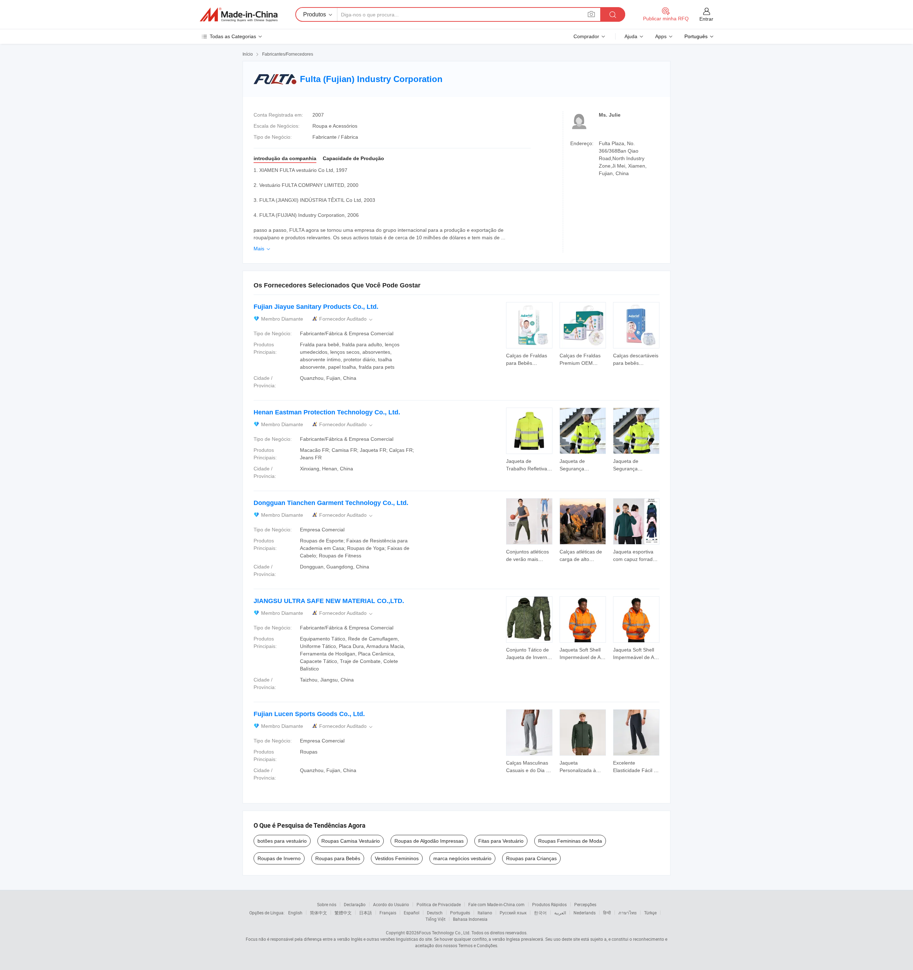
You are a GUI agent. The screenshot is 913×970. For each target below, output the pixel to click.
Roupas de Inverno (279, 858)
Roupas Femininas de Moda (570, 841)
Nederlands (584, 912)
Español (411, 912)
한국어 (540, 912)
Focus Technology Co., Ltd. (444, 932)
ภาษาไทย (627, 912)
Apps (661, 36)
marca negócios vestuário (462, 858)
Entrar (706, 19)
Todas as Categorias (233, 36)
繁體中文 (343, 912)
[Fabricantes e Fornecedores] (238, 14)
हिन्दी (607, 912)
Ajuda (630, 36)
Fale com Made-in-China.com (496, 904)
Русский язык (513, 912)
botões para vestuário (282, 841)
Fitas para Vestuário (501, 841)
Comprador (586, 36)
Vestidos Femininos (397, 858)
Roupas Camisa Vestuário (350, 841)
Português (460, 912)
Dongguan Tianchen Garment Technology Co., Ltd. (331, 502)
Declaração (355, 904)
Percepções (585, 904)
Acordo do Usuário (391, 904)
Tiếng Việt (435, 919)
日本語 (365, 912)
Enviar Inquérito (529, 358)
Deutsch (435, 912)
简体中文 (318, 912)
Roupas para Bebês (337, 858)
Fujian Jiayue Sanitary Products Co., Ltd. (316, 306)
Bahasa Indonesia (470, 919)
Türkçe (650, 912)
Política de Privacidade (439, 904)
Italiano (485, 912)
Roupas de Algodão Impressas (429, 841)
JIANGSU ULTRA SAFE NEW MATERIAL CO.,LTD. (329, 600)
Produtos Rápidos (549, 904)
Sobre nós (326, 904)
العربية (560, 912)
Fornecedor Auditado (346, 319)
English (295, 912)
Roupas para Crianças (531, 858)
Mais (262, 248)
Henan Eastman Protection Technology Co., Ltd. (327, 412)
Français (387, 912)
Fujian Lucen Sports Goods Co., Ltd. (309, 714)
